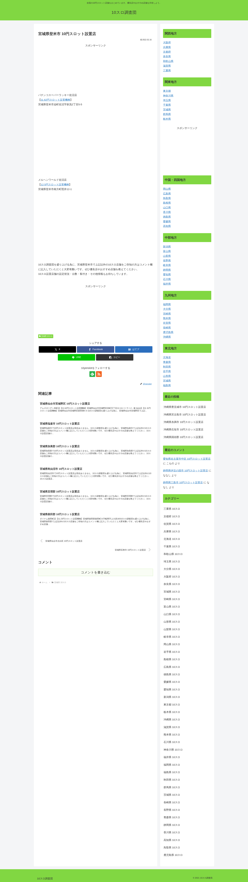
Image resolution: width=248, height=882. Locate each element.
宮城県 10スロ (46, 336)
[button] (114, 357)
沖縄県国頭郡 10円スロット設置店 (183, 437)
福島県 (167, 385)
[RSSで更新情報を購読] (99, 374)
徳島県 (167, 216)
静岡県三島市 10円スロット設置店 (183, 482)
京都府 (167, 51)
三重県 (167, 70)
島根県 (167, 202)
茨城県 (167, 109)
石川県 (167, 279)
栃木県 (167, 119)
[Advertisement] (95, 68)
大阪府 (167, 42)
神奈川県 (168, 95)
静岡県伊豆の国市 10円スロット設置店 (185, 470)
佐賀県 (167, 322)
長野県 (167, 260)
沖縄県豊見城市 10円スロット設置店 (185, 407)
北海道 (167, 357)
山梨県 (167, 256)
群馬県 (167, 114)
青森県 (167, 362)
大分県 (167, 309)
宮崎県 (167, 313)
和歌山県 (168, 61)
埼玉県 (167, 100)
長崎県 (167, 327)
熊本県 (167, 318)
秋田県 (167, 366)
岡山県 (167, 188)
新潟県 (167, 246)
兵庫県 (167, 47)
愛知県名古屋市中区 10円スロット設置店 (187, 458)
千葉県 (167, 104)
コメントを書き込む (95, 572)
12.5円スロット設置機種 (55, 184)
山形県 (167, 376)
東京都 (167, 90)
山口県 (167, 207)
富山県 (167, 251)
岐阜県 (167, 265)
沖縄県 (167, 336)
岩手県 (167, 371)
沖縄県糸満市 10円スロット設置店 (183, 422)
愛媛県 (167, 221)
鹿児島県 (168, 332)
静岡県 (167, 269)
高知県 (167, 226)
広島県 (167, 193)
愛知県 (167, 274)
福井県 (167, 283)
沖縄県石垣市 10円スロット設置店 (183, 429)
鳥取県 (167, 198)
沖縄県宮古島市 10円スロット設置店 (185, 414)
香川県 (167, 212)
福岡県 (167, 304)
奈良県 (167, 56)
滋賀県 (167, 65)
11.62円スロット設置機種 (55, 99)
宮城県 (167, 380)
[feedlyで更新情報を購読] (92, 374)
